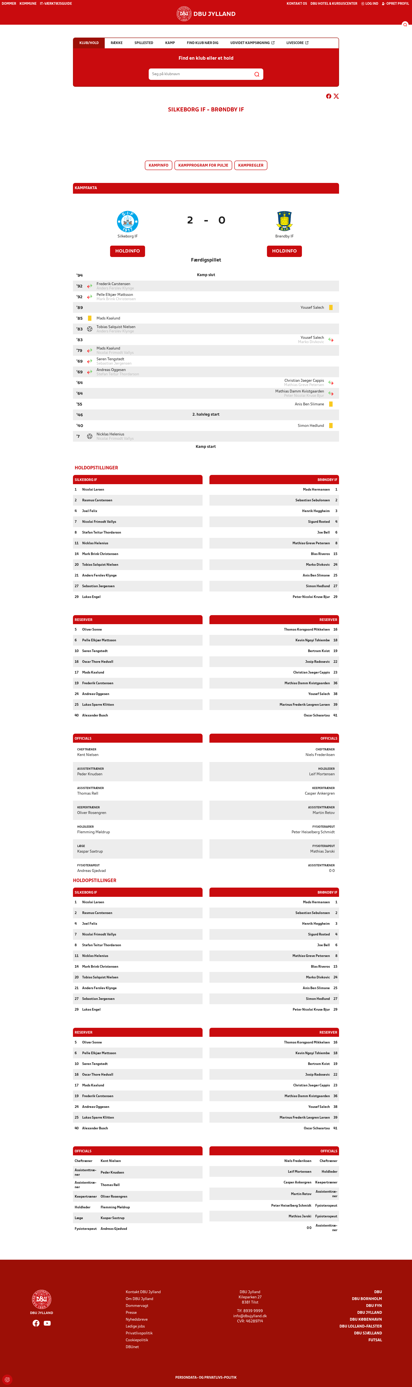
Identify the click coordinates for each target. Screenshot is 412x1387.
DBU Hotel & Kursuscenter (334, 3)
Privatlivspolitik (139, 1333)
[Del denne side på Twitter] (336, 97)
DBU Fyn (374, 1306)
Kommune (28, 3)
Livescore (295, 43)
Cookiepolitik (137, 1340)
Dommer (9, 3)
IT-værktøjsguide (56, 3)
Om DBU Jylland (139, 1299)
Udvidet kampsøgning (250, 43)
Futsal (375, 1340)
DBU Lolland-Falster (360, 1326)
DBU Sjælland (368, 1333)
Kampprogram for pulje (203, 165)
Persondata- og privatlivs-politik (206, 1377)
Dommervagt (137, 1306)
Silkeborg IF (128, 236)
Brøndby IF (284, 236)
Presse (131, 1313)
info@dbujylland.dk (250, 1316)
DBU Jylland (369, 1313)
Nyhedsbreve (137, 1320)
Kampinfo (158, 165)
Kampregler (251, 165)
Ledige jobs (135, 1326)
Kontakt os (297, 3)
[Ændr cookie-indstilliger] (7, 1380)
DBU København (366, 1320)
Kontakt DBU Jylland (143, 1292)
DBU (378, 1292)
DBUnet (132, 1347)
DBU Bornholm (367, 1299)
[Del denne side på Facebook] (328, 97)
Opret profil (397, 3)
